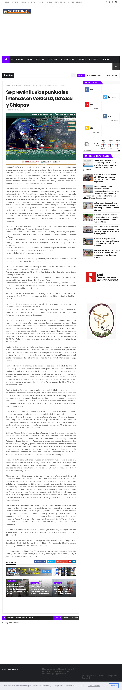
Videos (7, 66)
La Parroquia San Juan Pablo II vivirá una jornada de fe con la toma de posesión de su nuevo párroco (106, 206)
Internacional (59, 2)
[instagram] (116, 2)
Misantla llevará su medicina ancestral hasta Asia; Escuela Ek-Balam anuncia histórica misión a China (106, 218)
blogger (57, 618)
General (49, 2)
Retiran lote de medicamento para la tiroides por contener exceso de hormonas (62, 590)
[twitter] (109, 2)
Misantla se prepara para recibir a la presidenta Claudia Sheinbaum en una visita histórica (106, 242)
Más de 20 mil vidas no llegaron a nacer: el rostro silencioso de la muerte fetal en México (39, 590)
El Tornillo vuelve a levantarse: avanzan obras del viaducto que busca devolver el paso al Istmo (17, 589)
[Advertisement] (61, 37)
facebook (74, 618)
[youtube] (112, 2)
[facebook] (106, 2)
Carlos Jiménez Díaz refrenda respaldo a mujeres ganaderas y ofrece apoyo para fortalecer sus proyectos (106, 230)
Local (23, 2)
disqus (65, 618)
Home (7, 2)
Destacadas (15, 2)
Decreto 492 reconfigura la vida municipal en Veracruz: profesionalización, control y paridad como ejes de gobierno (100, 165)
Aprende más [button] (94, 686)
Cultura (82, 59)
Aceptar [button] (114, 686)
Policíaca (40, 2)
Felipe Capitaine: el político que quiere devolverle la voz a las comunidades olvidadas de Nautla (107, 254)
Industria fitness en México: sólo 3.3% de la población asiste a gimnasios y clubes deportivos (105, 178)
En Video (79, 2)
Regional (31, 2)
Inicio (8, 85)
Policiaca (52, 59)
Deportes (70, 2)
